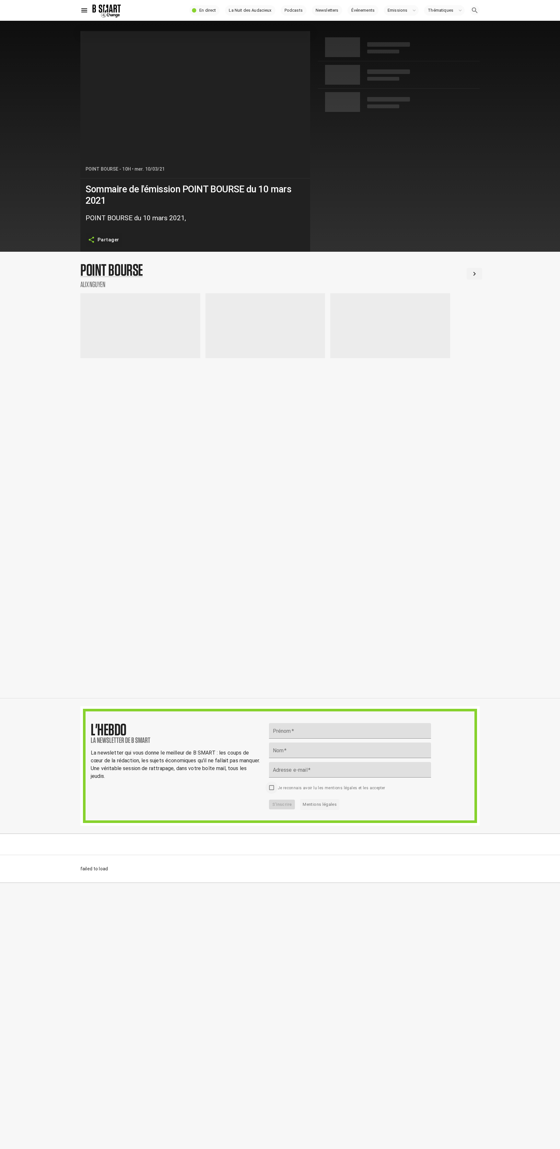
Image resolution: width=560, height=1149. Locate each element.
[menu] (84, 10)
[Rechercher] (475, 10)
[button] (204, 10)
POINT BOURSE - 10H (108, 169)
